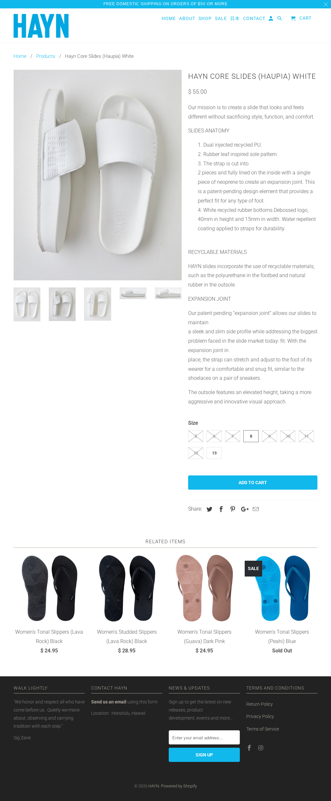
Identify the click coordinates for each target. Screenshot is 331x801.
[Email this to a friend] (255, 509)
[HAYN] (41, 25)
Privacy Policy (260, 716)
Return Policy (259, 704)
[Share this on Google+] (243, 509)
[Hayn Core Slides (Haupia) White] (98, 175)
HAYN (153, 786)
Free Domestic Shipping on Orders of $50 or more (165, 4)
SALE (221, 18)
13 (214, 453)
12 (196, 453)
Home (169, 18)
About (187, 18)
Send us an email (108, 701)
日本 (235, 18)
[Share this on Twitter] (208, 509)
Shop (205, 18)
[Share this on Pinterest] (232, 509)
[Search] (280, 20)
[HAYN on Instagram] (261, 747)
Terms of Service (262, 729)
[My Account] (271, 20)
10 (288, 436)
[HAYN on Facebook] (249, 747)
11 (306, 436)
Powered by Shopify (179, 786)
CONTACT (254, 18)
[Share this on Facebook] (220, 509)
